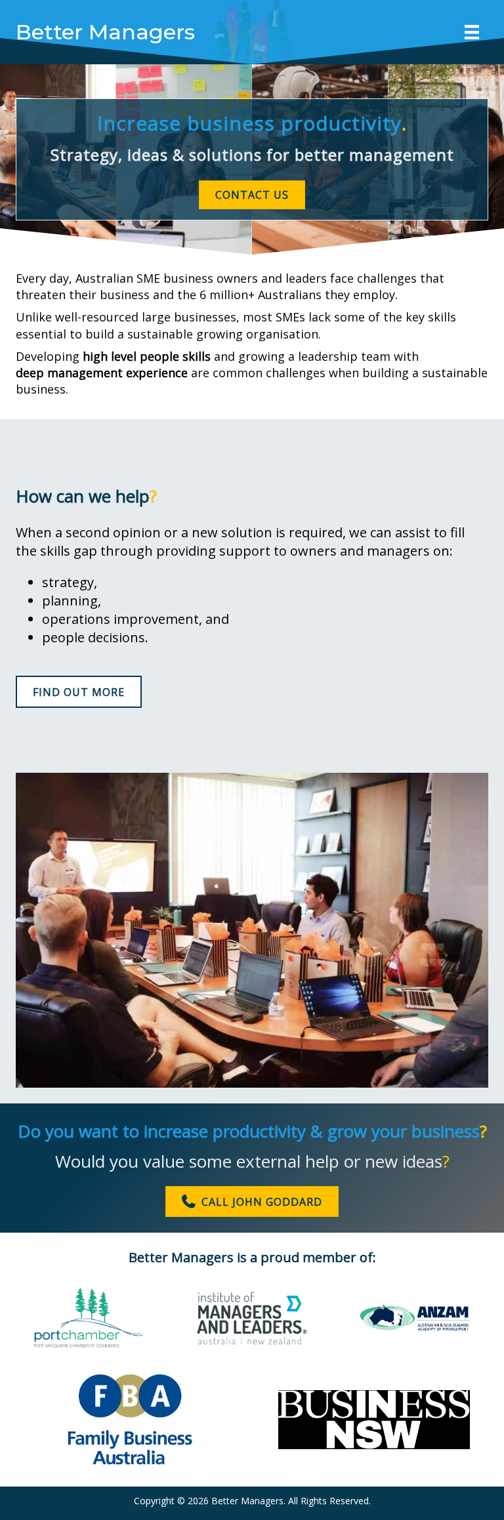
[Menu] (471, 32)
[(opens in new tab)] (89, 1343)
